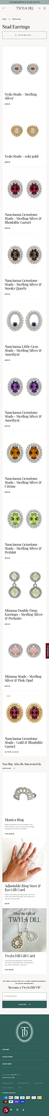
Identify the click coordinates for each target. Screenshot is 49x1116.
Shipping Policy (7, 1083)
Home (4, 19)
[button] (3, 8)
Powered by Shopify (8, 1077)
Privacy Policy (38, 1083)
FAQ (20, 1088)
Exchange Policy (23, 1083)
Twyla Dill (13, 1074)
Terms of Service (8, 1088)
